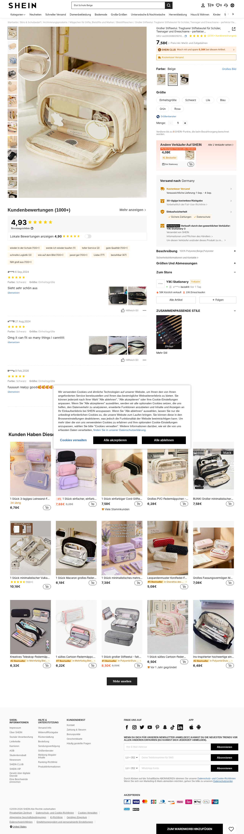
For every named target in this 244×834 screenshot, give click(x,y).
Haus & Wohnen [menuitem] (200, 14)
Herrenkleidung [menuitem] (178, 14)
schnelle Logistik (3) (20, 254)
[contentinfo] (181, 802)
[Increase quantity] (185, 123)
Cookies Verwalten (87, 813)
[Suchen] (169, 5)
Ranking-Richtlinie (47, 762)
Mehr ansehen (122, 681)
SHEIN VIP (15, 769)
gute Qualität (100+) (117, 247)
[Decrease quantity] (170, 123)
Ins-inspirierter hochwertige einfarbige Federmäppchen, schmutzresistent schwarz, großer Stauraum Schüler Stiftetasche (213, 656)
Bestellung (43, 741)
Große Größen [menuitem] (119, 14)
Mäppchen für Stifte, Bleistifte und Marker (92, 22)
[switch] (88, 236)
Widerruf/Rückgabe (48, 732)
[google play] (198, 729)
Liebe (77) (99, 254)
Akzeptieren (132, 795)
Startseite (13, 22)
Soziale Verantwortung (21, 737)
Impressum (15, 728)
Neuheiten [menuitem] (36, 14)
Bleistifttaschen (124, 22)
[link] (210, 5)
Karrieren (14, 746)
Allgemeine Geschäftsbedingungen (28, 817)
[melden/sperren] (144, 310)
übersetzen (14, 292)
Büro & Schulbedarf (30, 22)
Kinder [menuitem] (217, 14)
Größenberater (45, 750)
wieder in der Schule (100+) (24, 247)
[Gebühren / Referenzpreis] (169, 43)
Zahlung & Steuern (76, 729)
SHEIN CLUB (16, 764)
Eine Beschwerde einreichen (19, 780)
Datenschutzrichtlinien (21, 822)
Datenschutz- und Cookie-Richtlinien (216, 778)
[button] (226, 5)
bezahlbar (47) (119, 254)
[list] (154, 727)
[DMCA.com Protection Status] (135, 809)
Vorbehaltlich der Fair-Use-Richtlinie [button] (186, 204)
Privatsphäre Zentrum (21, 813)
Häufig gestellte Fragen (79, 743)
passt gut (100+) (78, 254)
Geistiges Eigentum (77, 817)
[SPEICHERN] (231, 829)
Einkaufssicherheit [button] (177, 211)
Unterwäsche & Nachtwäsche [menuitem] (148, 14)
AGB (12, 750)
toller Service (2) (91, 247)
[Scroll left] (228, 14)
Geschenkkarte (74, 739)
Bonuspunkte (73, 734)
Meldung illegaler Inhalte (47, 756)
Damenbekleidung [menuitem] (80, 14)
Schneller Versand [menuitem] (55, 14)
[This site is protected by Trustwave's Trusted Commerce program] (127, 809)
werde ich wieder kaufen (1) (60, 247)
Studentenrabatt (18, 755)
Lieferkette (15, 741)
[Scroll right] (233, 14)
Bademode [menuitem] (101, 14)
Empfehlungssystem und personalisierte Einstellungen (65, 822)
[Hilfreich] (122, 310)
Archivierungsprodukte (55, 22)
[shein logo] (22, 5)
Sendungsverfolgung (49, 746)
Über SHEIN (16, 732)
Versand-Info (44, 728)
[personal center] (203, 5)
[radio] (161, 79)
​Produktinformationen (49, 766)
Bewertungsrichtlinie (20, 228)
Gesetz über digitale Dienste (20, 774)
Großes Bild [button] (229, 69)
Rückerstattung (46, 737)
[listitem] (178, 158)
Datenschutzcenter (223, 781)
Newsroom (15, 760)
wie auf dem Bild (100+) (50, 254)
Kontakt (71, 725)
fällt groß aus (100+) (20, 262)
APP (191, 720)
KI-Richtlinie (56, 817)
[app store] (191, 729)
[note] (116, 509)
